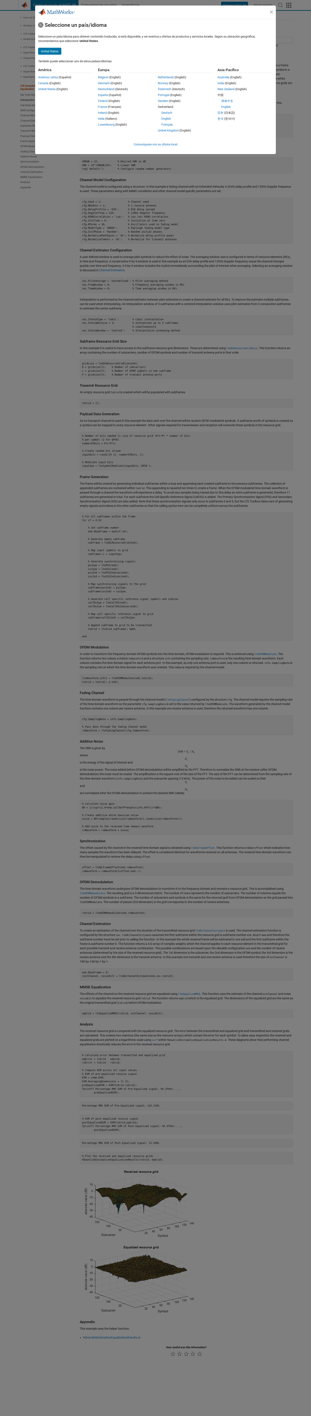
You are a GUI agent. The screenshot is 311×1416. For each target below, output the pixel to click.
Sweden (163, 101)
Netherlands (166, 77)
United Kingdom (168, 130)
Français (167, 124)
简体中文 (227, 101)
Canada (43, 83)
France (102, 107)
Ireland (102, 112)
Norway (163, 83)
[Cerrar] (271, 12)
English (166, 118)
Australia (223, 77)
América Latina (48, 77)
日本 (220, 112)
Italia (101, 118)
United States (47, 89)
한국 (220, 118)
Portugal (163, 95)
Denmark (104, 83)
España (103, 95)
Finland (103, 101)
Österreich (164, 89)
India (220, 83)
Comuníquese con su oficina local (155, 144)
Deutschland (106, 89)
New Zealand (226, 89)
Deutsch (166, 112)
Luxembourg (106, 124)
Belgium (103, 77)
